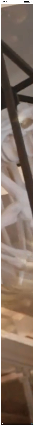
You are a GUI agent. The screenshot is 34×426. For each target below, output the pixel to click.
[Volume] (4, 423)
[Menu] (32, 2)
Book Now (26, 1)
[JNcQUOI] (4, 1)
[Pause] (2, 423)
